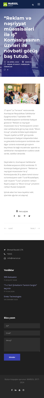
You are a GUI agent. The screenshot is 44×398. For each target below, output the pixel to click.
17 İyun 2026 (9, 291)
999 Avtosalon (10, 277)
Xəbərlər (25, 64)
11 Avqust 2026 (10, 280)
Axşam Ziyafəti (13, 64)
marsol (28, 62)
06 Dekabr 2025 (11, 299)
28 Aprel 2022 (13, 62)
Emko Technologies (12, 296)
